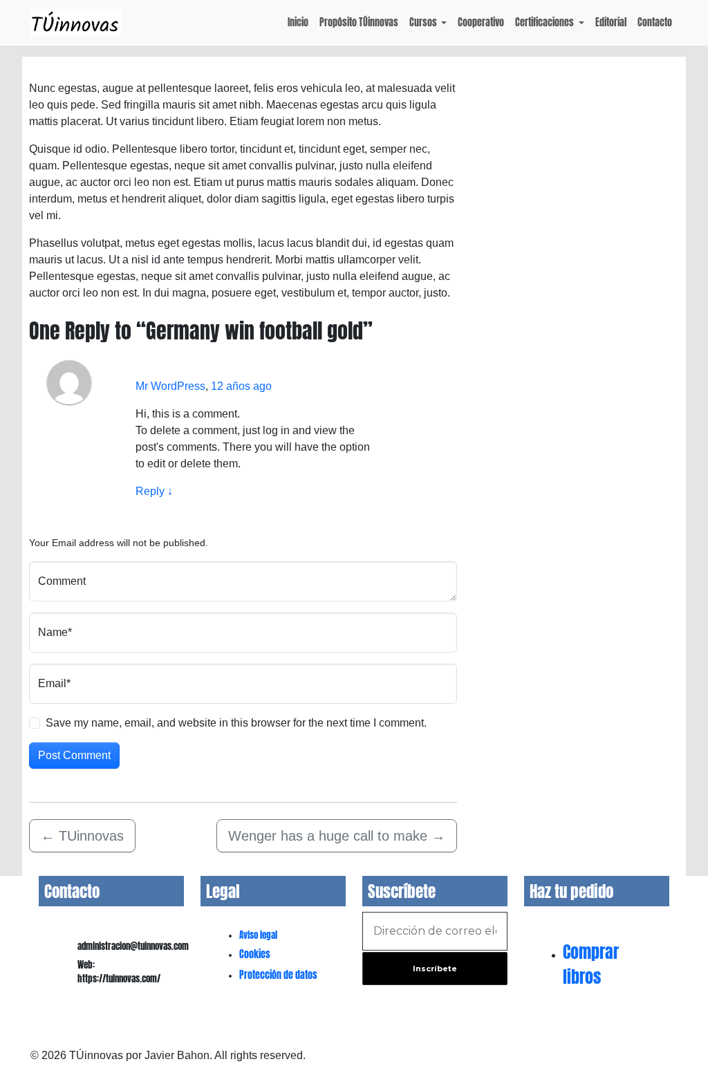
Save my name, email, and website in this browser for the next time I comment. (236, 723)
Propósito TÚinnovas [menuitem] (358, 22)
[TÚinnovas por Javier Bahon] (75, 23)
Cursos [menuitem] (424, 22)
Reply (154, 491)
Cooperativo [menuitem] (481, 22)
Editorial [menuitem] (610, 22)
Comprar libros (591, 964)
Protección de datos (278, 975)
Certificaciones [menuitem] (545, 22)
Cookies (254, 954)
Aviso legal (258, 935)
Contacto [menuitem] (654, 22)
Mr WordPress (170, 386)
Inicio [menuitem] (298, 22)
